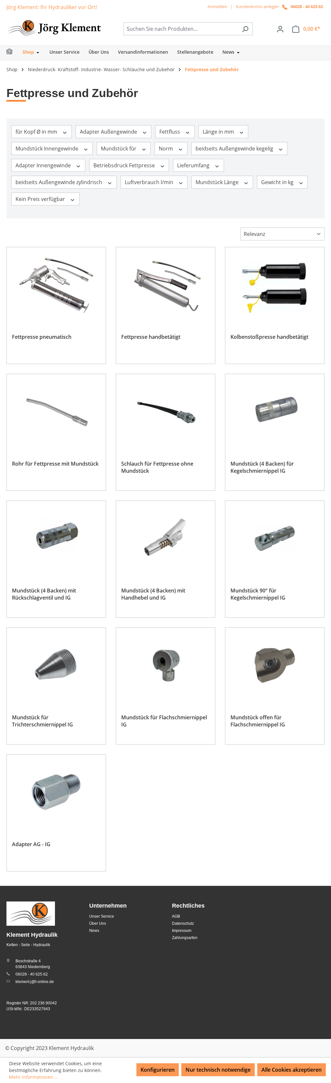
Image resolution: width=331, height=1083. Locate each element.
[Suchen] (245, 28)
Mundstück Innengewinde (48, 148)
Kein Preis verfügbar (41, 199)
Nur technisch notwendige (218, 1069)
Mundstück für (119, 148)
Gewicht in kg (278, 182)
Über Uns (97, 923)
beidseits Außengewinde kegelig (235, 148)
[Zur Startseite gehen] (54, 27)
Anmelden (217, 6)
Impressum (181, 930)
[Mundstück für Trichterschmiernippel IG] (56, 665)
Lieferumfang (194, 165)
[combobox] (180, 28)
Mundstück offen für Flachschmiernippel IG (257, 721)
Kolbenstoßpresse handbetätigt (269, 336)
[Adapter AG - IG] (56, 792)
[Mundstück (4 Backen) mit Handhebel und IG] (165, 538)
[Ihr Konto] (280, 28)
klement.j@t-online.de (35, 981)
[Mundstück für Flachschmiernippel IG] (165, 665)
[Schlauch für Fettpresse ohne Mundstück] (165, 411)
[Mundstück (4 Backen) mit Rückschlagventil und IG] (56, 538)
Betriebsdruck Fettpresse (124, 165)
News (94, 930)
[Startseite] (13, 53)
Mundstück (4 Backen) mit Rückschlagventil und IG (44, 594)
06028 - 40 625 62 (307, 6)
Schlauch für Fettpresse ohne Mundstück (157, 467)
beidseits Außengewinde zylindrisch (59, 182)
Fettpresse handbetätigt (150, 336)
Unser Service (101, 916)
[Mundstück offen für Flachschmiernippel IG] (274, 665)
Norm (166, 148)
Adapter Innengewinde (44, 165)
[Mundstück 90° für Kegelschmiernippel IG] (274, 538)
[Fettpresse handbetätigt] (165, 284)
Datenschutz (183, 923)
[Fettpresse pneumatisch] (56, 284)
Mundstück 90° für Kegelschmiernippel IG (257, 594)
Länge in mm (219, 131)
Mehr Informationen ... (33, 1077)
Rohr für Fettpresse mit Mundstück (55, 463)
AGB (176, 916)
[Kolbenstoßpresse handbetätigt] (274, 284)
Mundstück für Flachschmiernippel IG (164, 721)
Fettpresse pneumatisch (41, 336)
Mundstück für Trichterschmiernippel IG (42, 721)
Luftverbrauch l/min (150, 182)
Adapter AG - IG (31, 844)
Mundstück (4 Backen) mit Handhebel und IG (153, 594)
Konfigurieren (158, 1069)
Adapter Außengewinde (109, 131)
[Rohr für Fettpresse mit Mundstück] (56, 411)
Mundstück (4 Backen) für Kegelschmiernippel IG (262, 467)
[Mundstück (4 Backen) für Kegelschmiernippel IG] (274, 411)
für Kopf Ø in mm (37, 131)
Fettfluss (170, 131)
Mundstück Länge (218, 182)
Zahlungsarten (185, 937)
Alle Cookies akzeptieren (292, 1069)
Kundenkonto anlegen (257, 6)
